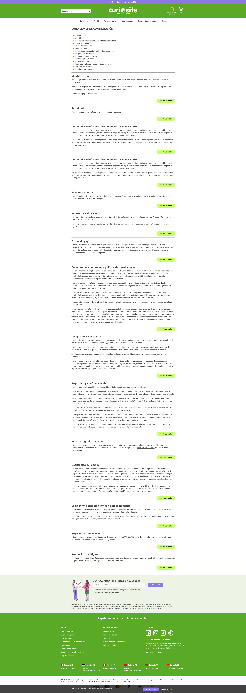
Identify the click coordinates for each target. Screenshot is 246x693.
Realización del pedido (83, 61)
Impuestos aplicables (83, 46)
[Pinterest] (171, 633)
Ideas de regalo (127, 21)
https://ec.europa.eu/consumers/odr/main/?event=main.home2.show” (98, 519)
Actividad (78, 38)
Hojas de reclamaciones (84, 67)
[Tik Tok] (163, 633)
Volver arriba (167, 101)
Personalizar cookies (167, 689)
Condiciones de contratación (114, 642)
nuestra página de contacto (137, 420)
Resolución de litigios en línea (82, 558)
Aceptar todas (151, 689)
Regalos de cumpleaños (147, 21)
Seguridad (107, 638)
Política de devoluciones (70, 649)
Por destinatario (110, 21)
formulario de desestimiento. (112, 279)
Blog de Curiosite (67, 656)
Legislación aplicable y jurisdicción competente (93, 64)
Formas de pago (67, 638)
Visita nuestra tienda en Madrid (72, 652)
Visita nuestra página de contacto (84, 94)
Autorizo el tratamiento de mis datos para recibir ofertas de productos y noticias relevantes (117, 591)
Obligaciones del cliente (84, 54)
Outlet (164, 21)
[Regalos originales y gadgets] (123, 10)
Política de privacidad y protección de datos (148, 608)
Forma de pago (81, 48)
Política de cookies (110, 645)
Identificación (80, 35)
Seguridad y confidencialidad (86, 56)
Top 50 (96, 21)
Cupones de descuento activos (73, 642)
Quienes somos (109, 631)
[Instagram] (156, 633)
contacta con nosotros (146, 448)
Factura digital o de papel (84, 59)
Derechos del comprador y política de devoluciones (94, 51)
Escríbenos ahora (155, 652)
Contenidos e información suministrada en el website (95, 41)
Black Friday (65, 645)
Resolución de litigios (83, 69)
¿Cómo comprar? (67, 635)
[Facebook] (148, 633)
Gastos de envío (67, 631)
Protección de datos (111, 635)
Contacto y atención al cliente (158, 640)
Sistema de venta (82, 43)
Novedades (84, 21)
